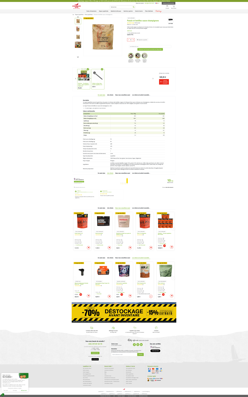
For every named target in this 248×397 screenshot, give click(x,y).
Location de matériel (87, 383)
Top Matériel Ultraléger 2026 (132, 377)
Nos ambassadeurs (87, 381)
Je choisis (15, 390)
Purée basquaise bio (141, 283)
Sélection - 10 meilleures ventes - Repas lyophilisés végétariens (83, 85)
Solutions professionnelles (88, 375)
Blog (105, 372)
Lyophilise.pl (112, 393)
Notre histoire (86, 370)
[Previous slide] (78, 17)
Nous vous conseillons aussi (122, 95)
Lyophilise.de (137, 391)
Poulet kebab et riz (79, 233)
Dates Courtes (129, 381)
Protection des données (105, 395)
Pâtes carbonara (161, 283)
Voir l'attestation (79, 181)
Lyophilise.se (128, 393)
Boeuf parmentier (99, 233)
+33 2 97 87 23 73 (95, 344)
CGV (114, 395)
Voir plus (129, 30)
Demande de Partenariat (109, 377)
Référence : (129, 24)
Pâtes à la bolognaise (141, 233)
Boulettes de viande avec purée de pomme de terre (123, 234)
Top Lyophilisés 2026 (130, 368)
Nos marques (129, 370)
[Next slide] (78, 57)
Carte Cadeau (129, 383)
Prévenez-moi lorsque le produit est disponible (150, 49)
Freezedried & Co (110, 391)
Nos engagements (87, 374)
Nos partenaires (86, 379)
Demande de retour (143, 395)
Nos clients (85, 377)
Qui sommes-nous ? (87, 368)
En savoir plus (101, 95)
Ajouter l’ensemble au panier (165, 82)
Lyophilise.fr (101, 391)
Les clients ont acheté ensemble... (141, 95)
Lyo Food (170, 23)
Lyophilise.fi (119, 393)
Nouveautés (128, 372)
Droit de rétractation (132, 395)
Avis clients (110, 95)
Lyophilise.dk (136, 393)
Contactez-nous (107, 375)
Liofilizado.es (119, 391)
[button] (2, 394)
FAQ (105, 374)
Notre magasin (86, 372)
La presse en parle (87, 385)
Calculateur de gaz (108, 383)
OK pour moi (24, 390)
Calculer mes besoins (109, 368)
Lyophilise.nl (103, 393)
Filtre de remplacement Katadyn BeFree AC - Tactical (81, 284)
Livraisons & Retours (108, 370)
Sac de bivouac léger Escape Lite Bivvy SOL (102, 284)
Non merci (6, 390)
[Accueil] (73, 14)
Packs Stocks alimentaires (131, 379)
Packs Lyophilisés (129, 374)
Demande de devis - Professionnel (111, 381)
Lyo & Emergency (146, 391)
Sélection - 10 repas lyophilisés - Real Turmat (165, 234)
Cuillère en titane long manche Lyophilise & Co (97, 84)
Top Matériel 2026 (130, 375)
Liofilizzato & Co (128, 391)
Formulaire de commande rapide (111, 379)
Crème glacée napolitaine (121, 283)
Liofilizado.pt (144, 393)
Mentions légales (121, 395)
